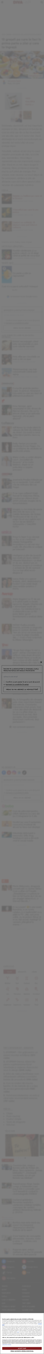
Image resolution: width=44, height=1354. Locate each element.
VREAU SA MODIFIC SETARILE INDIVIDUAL (22, 1351)
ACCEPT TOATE (22, 1348)
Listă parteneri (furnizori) (6, 1344)
